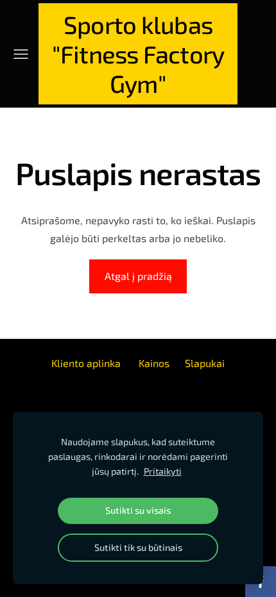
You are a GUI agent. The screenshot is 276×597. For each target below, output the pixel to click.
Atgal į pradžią (138, 276)
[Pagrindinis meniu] (21, 54)
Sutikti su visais (138, 510)
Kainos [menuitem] (154, 363)
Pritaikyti (163, 471)
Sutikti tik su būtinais (138, 547)
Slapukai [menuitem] (205, 363)
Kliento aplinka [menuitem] (86, 363)
